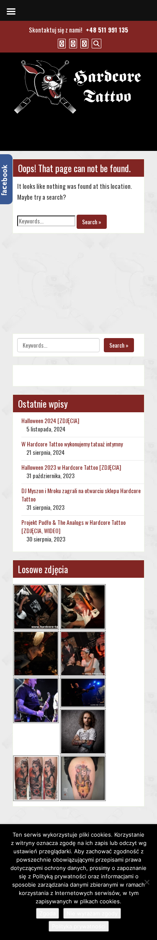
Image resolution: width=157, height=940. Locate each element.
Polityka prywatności (79, 926)
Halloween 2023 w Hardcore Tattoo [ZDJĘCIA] (71, 467)
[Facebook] (61, 43)
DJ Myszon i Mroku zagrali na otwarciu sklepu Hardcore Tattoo (81, 494)
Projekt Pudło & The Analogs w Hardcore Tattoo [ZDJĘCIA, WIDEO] (73, 526)
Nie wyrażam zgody (92, 913)
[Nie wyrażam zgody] (146, 882)
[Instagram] (83, 43)
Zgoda (47, 913)
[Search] (95, 43)
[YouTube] (72, 43)
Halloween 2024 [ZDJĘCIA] (50, 420)
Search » (91, 221)
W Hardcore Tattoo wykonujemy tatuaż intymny (72, 443)
